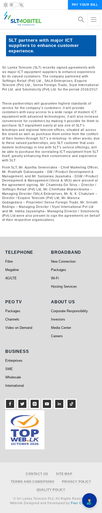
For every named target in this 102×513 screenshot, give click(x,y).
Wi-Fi (55, 278)
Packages (58, 270)
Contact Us (37, 474)
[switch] (13, 4)
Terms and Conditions (32, 482)
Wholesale (13, 377)
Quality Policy (51, 490)
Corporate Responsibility (69, 311)
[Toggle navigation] (93, 19)
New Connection (63, 261)
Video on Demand (18, 328)
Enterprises (13, 361)
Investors (58, 319)
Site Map (64, 474)
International (14, 386)
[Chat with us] (89, 500)
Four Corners (81, 503)
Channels (12, 319)
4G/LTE (11, 278)
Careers (57, 336)
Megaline (12, 270)
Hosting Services (64, 286)
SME (9, 369)
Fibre (9, 261)
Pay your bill (85, 5)
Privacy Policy (76, 482)
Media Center (61, 328)
